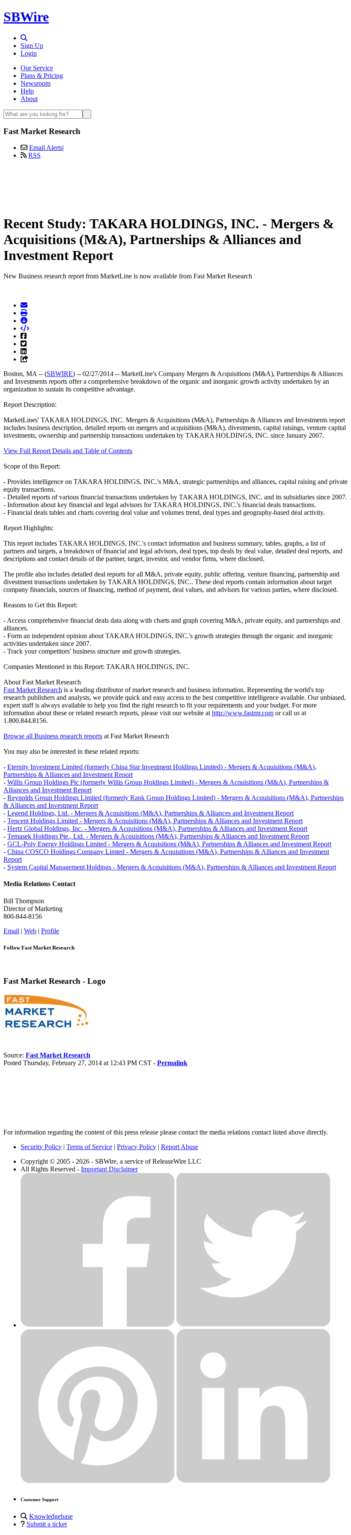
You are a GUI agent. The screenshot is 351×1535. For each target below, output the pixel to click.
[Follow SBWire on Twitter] (253, 1325)
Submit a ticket (47, 1524)
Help (27, 91)
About (29, 98)
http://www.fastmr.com (243, 713)
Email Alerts (45, 147)
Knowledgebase (51, 1516)
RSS (34, 155)
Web (30, 931)
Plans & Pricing (42, 75)
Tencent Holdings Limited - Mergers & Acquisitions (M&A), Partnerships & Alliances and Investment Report (155, 820)
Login (29, 53)
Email (11, 931)
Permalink (172, 1062)
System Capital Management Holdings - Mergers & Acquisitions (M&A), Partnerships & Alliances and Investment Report (171, 867)
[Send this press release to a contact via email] (24, 305)
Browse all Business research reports (52, 736)
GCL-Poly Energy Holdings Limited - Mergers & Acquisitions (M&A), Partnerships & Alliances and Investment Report (169, 844)
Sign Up (32, 45)
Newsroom (36, 83)
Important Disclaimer (109, 1169)
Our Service (37, 68)
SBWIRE (60, 373)
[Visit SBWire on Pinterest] (98, 1480)
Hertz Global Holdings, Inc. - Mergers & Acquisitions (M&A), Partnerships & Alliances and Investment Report (157, 828)
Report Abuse (179, 1146)
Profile (50, 931)
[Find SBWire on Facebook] (98, 1325)
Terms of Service (89, 1146)
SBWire (26, 16)
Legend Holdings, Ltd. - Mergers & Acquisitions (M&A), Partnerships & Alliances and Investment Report (150, 813)
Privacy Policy (136, 1146)
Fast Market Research (32, 689)
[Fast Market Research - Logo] (46, 1026)
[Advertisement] (175, 185)
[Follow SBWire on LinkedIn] (253, 1480)
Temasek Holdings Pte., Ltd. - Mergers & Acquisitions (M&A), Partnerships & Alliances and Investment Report (158, 836)
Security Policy (41, 1146)
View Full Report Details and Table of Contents (67, 450)
